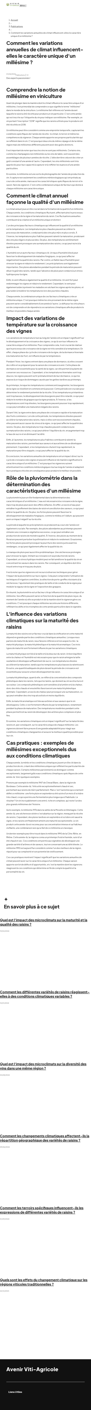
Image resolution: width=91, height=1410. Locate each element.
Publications (17, 26)
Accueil (14, 20)
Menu (24, 6)
